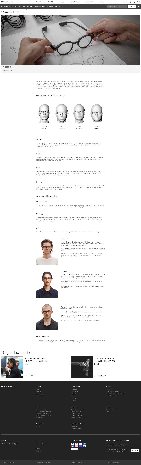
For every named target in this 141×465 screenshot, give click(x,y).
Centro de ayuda (76, 411)
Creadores (39, 417)
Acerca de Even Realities (113, 410)
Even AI (73, 395)
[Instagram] (12, 444)
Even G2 (38, 2)
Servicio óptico (75, 2)
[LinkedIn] (5, 444)
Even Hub (74, 426)
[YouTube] (7, 444)
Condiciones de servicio (43, 462)
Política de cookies (76, 462)
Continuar (132, 6)
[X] (10, 444)
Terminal (73, 400)
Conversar (74, 389)
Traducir (73, 393)
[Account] (134, 2)
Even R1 (50, 2)
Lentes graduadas (111, 395)
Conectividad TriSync (112, 391)
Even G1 (38, 393)
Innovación (89, 2)
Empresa (102, 2)
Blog (107, 411)
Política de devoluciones (78, 417)
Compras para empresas (43, 415)
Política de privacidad (112, 462)
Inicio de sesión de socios (43, 411)
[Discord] (17, 444)
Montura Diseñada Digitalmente (115, 393)
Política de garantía (76, 415)
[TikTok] (15, 444)
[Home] (7, 2)
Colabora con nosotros (42, 413)
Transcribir (74, 398)
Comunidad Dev (76, 428)
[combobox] (117, 6)
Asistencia (125, 2)
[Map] (130, 2)
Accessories (39, 395)
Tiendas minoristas (41, 410)
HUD (72, 397)
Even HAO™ (109, 389)
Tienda (62, 2)
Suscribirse (134, 450)
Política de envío (76, 413)
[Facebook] (2, 444)
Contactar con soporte (77, 410)
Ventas (38, 426)
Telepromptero (75, 391)
